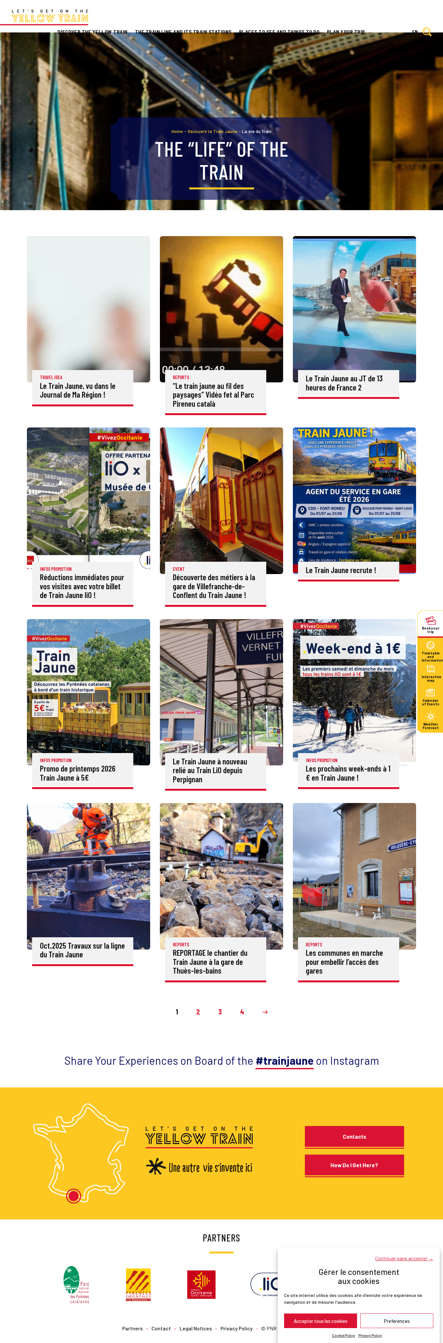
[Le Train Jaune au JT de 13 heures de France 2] (354, 309)
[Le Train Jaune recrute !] (354, 500)
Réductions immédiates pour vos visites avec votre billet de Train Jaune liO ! (82, 586)
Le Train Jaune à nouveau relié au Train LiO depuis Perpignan (210, 770)
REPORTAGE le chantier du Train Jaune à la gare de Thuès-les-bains (210, 961)
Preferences (397, 1321)
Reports (181, 377)
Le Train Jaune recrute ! (341, 570)
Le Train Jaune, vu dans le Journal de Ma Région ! (77, 390)
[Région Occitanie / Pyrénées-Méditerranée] (201, 1284)
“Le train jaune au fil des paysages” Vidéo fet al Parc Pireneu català (213, 394)
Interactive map (430, 678)
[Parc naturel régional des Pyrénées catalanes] (76, 1284)
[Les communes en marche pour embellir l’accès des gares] (354, 875)
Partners (132, 1328)
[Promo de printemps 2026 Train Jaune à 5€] (88, 691)
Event (179, 569)
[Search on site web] (427, 32)
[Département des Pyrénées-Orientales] (138, 1284)
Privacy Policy (370, 1335)
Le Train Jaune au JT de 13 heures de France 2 (344, 382)
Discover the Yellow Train (92, 32)
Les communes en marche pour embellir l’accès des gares (344, 961)
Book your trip (430, 629)
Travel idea (51, 377)
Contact (161, 1328)
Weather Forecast (431, 726)
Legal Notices (196, 1328)
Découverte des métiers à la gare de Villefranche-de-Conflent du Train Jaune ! (214, 586)
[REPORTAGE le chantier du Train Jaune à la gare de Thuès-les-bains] (221, 875)
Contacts (354, 1136)
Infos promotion (56, 569)
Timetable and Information (430, 654)
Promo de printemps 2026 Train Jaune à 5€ (77, 772)
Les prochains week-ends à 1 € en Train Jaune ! (348, 772)
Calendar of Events (430, 702)
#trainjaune (285, 1060)
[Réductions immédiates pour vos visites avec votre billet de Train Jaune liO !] (88, 500)
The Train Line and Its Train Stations (183, 32)
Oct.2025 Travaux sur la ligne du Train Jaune (82, 950)
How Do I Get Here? (354, 1165)
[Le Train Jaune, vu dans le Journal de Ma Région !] (88, 309)
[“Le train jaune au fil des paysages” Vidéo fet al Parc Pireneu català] (221, 309)
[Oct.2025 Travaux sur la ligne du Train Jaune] (88, 875)
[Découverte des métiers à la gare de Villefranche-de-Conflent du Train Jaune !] (221, 500)
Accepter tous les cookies (320, 1321)
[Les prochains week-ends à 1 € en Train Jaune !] (354, 691)
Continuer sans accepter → (404, 1258)
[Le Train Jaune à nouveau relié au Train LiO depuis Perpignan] (221, 691)
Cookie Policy (343, 1335)
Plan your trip (346, 32)
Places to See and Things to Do (279, 32)
